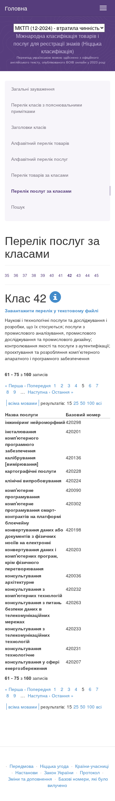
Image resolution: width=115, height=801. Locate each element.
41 (60, 275)
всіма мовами (22, 403)
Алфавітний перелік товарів (40, 143)
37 (25, 275)
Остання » (62, 392)
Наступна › (39, 392)
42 (69, 275)
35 (7, 275)
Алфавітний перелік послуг (39, 159)
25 (76, 403)
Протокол (90, 772)
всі (99, 403)
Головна (16, 8)
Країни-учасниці (92, 766)
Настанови (26, 772)
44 (87, 275)
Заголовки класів (28, 127)
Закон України (58, 772)
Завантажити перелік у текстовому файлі (51, 310)
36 (16, 275)
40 (52, 275)
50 (82, 403)
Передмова (22, 766)
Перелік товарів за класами (39, 175)
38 (34, 275)
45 (96, 275)
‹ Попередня (37, 385)
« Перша (14, 385)
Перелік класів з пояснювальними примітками (46, 107)
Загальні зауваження (33, 88)
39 (43, 275)
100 (91, 403)
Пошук (18, 207)
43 (78, 275)
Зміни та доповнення (30, 778)
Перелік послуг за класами (41, 191)
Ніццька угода (54, 766)
